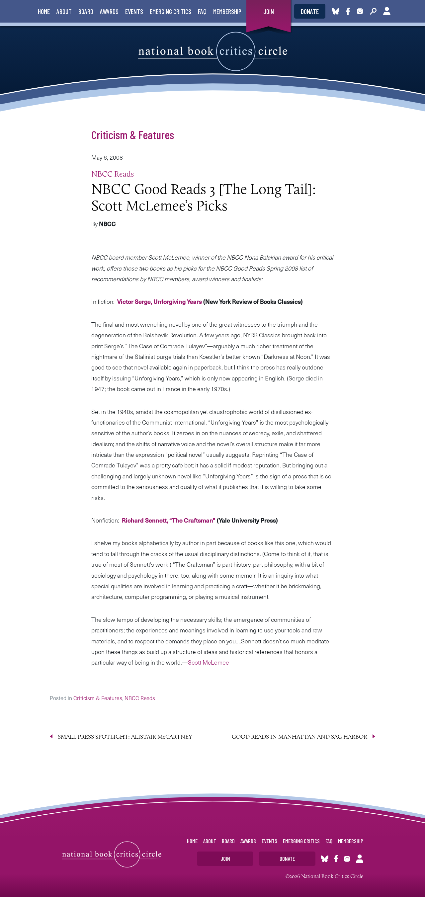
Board (85, 11)
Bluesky (335, 11)
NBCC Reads (112, 174)
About (64, 11)
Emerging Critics (170, 11)
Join (268, 11)
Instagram (360, 11)
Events (134, 11)
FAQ (202, 11)
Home (44, 11)
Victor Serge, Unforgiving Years (160, 301)
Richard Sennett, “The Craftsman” (169, 520)
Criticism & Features (132, 134)
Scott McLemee (208, 662)
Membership (227, 11)
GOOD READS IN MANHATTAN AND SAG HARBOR (299, 736)
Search (373, 11)
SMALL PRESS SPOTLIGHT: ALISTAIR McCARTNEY (125, 736)
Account (386, 11)
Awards (109, 11)
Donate (310, 11)
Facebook (349, 11)
